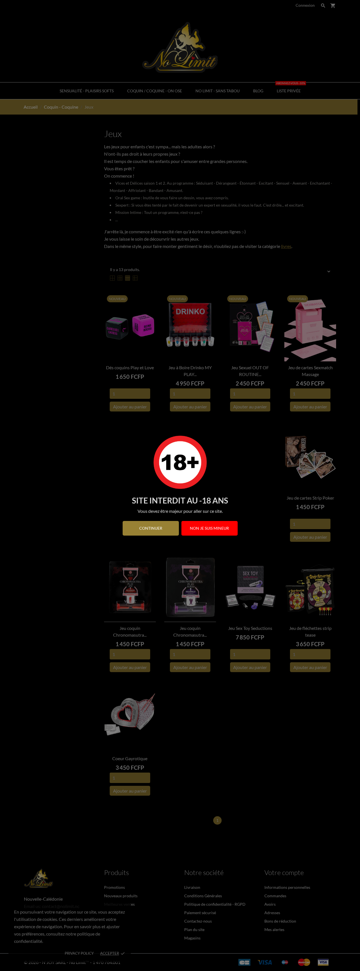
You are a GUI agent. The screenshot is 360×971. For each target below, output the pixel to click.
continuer (150, 528)
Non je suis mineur (209, 528)
